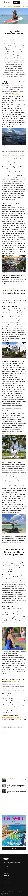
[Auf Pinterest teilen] (17, 40)
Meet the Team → (9, 867)
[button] (2, 893)
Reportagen (10, 6)
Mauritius (16, 93)
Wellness (10, 727)
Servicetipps (17, 6)
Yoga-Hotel (20, 727)
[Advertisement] (11, 753)
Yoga (15, 727)
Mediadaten (5, 878)
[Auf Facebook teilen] (11, 40)
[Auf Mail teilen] (20, 40)
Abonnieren (16, 2)
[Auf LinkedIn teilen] (14, 40)
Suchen (10, 2)
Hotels (4, 6)
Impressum (5, 873)
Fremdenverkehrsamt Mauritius (11, 717)
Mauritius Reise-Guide (13, 681)
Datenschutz (6, 875)
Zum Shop (14, 848)
